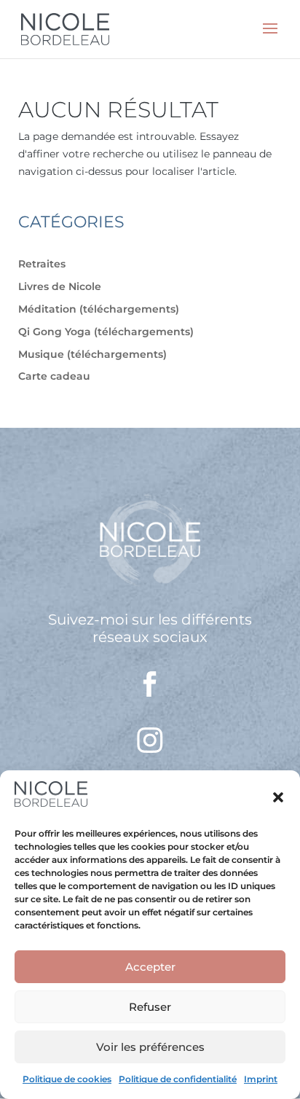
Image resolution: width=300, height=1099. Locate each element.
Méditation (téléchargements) (98, 309)
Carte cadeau (54, 376)
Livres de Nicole (59, 286)
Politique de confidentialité (178, 1078)
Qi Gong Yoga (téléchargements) (106, 331)
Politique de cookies (67, 1078)
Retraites (42, 263)
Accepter (150, 967)
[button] (278, 797)
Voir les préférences (150, 1047)
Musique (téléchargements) (92, 354)
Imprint (260, 1078)
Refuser (150, 1007)
